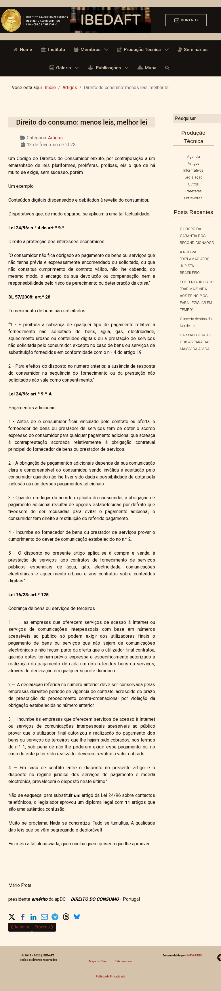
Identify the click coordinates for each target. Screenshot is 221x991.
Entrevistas (193, 198)
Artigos (55, 137)
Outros (193, 184)
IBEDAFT (110, 20)
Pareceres (193, 191)
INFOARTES (194, 955)
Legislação (193, 177)
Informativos (193, 170)
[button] (11, 915)
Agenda (193, 156)
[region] (110, 20)
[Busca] (168, 67)
